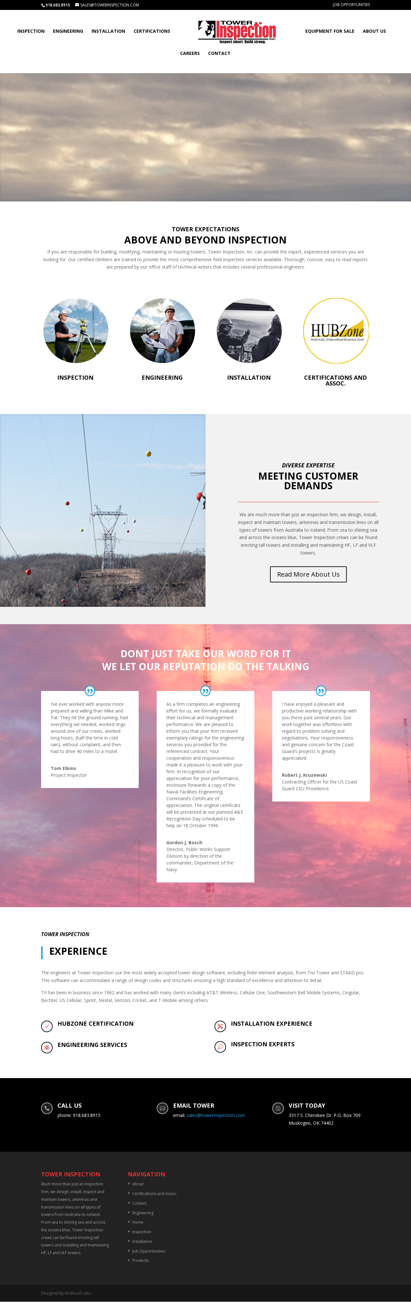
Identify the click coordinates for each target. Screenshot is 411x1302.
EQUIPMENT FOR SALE (329, 31)
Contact (219, 53)
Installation (108, 31)
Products (140, 1260)
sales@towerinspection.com (216, 1115)
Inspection (31, 31)
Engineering (68, 31)
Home (138, 1222)
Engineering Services (92, 1045)
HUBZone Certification (95, 1023)
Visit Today (307, 1105)
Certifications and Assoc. (335, 380)
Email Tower (193, 1105)
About (138, 1184)
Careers (190, 53)
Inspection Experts (262, 1044)
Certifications (152, 31)
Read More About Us (308, 574)
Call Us (69, 1105)
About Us (374, 31)
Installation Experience (271, 1023)
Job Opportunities (351, 5)
